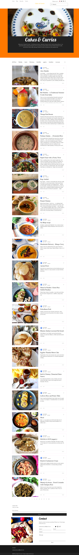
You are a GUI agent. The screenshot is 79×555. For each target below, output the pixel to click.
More (57, 62)
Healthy (20, 62)
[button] (64, 62)
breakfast (51, 62)
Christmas (31, 62)
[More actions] (64, 68)
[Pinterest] (59, 1)
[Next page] (46, 499)
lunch (26, 62)
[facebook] (65, 1)
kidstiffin (39, 62)
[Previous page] (32, 499)
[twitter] (61, 1)
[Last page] (49, 499)
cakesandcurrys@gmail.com (45, 526)
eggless (45, 62)
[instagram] (63, 1)
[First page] (29, 499)
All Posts (14, 62)
